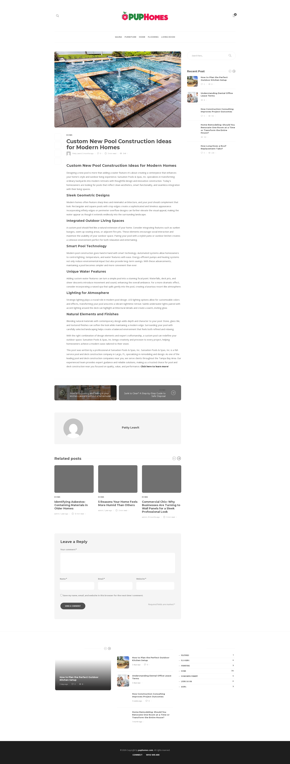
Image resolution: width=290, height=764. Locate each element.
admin (57, 514)
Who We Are (153, 755)
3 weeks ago (137, 701)
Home (142, 37)
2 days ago (64, 684)
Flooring (153, 37)
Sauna (118, 37)
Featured (207, 655)
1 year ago (64, 514)
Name (63, 579)
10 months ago (154, 517)
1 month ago (137, 722)
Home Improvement (207, 676)
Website (141, 579)
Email (101, 579)
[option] (74, 489)
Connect (137, 755)
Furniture (130, 37)
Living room (168, 37)
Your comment (68, 549)
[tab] (124, 649)
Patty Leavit (77, 153)
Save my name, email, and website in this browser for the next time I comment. (103, 595)
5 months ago (87, 153)
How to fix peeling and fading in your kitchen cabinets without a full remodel (90, 395)
